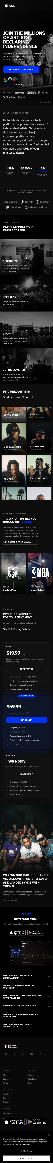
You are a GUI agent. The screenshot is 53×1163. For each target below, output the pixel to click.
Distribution (32, 1079)
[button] (26, 977)
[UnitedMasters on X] (14, 1054)
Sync (30, 1083)
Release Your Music (21, 69)
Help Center (8, 1113)
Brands (6, 1098)
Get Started (26, 669)
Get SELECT (27, 720)
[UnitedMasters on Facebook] (6, 1054)
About (5, 1075)
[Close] (49, 1135)
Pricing (31, 1075)
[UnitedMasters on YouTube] (31, 1054)
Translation (7, 1102)
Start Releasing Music (18, 397)
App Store (41, 174)
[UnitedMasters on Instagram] (23, 1054)
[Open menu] (45, 6)
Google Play (42, 176)
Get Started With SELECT (20, 541)
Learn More (26, 774)
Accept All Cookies (26, 1158)
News (5, 1083)
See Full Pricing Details (19, 629)
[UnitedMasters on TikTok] (40, 1054)
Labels (5, 1094)
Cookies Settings (26, 1151)
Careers (6, 1079)
